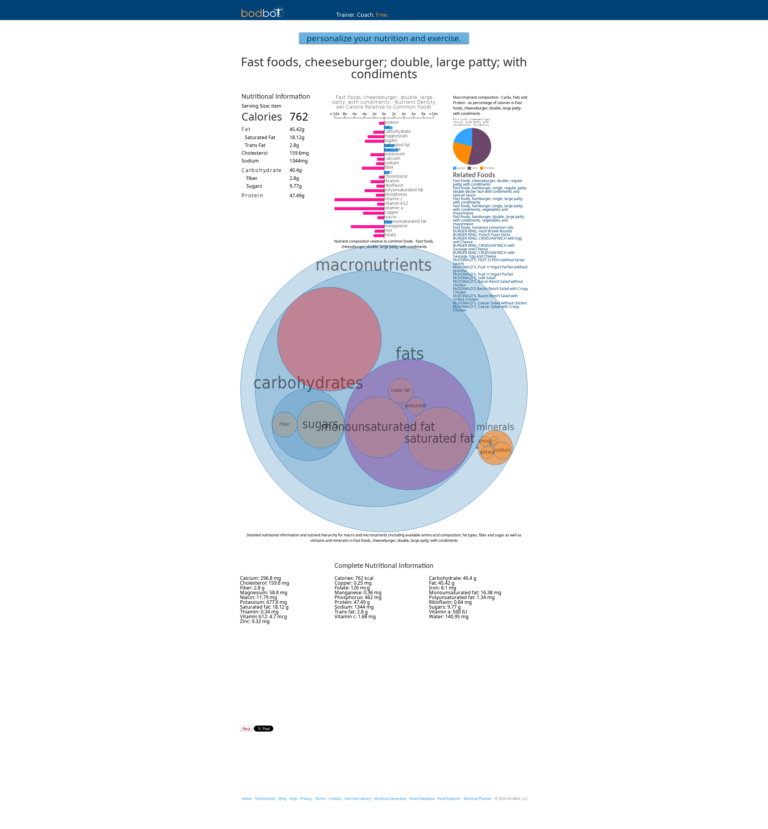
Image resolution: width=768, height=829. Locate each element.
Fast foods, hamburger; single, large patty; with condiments (488, 200)
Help (293, 798)
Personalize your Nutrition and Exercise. (384, 38)
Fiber (252, 178)
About (247, 798)
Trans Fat (255, 145)
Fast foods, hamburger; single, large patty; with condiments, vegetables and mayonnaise (488, 209)
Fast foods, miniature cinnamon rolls (483, 227)
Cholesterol (255, 153)
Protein (252, 195)
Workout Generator (390, 798)
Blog (282, 798)
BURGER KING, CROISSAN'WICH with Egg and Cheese (487, 240)
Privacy (306, 798)
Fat (246, 129)
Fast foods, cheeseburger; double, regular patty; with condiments (488, 182)
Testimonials (265, 798)
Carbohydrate (262, 170)
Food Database (422, 798)
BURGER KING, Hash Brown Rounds (482, 231)
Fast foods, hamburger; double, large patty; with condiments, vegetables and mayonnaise (489, 220)
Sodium (250, 160)
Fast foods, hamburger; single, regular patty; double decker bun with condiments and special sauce (490, 191)
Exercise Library (357, 798)
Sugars (254, 186)
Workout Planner (478, 798)
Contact (334, 798)
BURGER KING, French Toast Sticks (481, 234)
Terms (320, 798)
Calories (262, 116)
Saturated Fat (260, 137)
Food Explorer (449, 798)
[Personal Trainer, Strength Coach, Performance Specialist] (384, 18)
